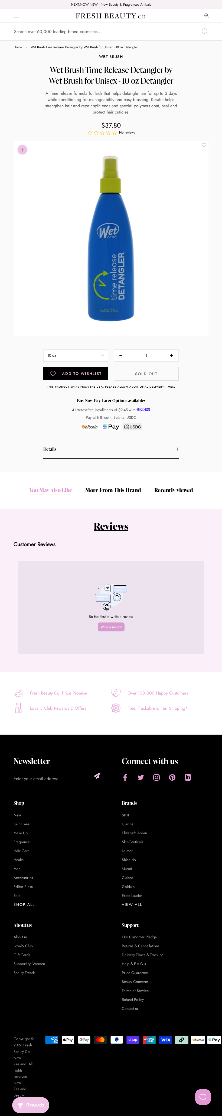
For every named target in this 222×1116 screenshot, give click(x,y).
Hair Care (22, 851)
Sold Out (146, 374)
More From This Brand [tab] (113, 490)
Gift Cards (22, 955)
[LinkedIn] (188, 777)
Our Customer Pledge (139, 937)
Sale (17, 895)
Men (17, 868)
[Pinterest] (172, 777)
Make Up (21, 833)
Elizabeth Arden (134, 833)
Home (18, 47)
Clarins (127, 824)
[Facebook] (125, 777)
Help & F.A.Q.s (134, 963)
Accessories (23, 877)
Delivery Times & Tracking (143, 955)
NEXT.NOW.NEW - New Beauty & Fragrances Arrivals (111, 4)
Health (19, 859)
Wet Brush (111, 56)
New (17, 815)
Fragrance (22, 842)
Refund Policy (133, 999)
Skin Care (21, 824)
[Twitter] (141, 777)
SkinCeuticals (132, 842)
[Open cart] (206, 15)
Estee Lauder (132, 895)
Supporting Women (29, 963)
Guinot (127, 877)
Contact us (130, 1008)
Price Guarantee (135, 972)
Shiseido (129, 859)
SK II (125, 815)
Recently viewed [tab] (173, 490)
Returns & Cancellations (140, 946)
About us (21, 937)
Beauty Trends (24, 972)
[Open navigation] (16, 16)
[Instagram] (156, 777)
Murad (127, 868)
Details (49, 449)
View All (132, 904)
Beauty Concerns (135, 981)
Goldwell (129, 886)
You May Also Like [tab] (50, 490)
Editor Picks (23, 886)
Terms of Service (135, 990)
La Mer (127, 851)
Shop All (24, 904)
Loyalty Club (23, 946)
